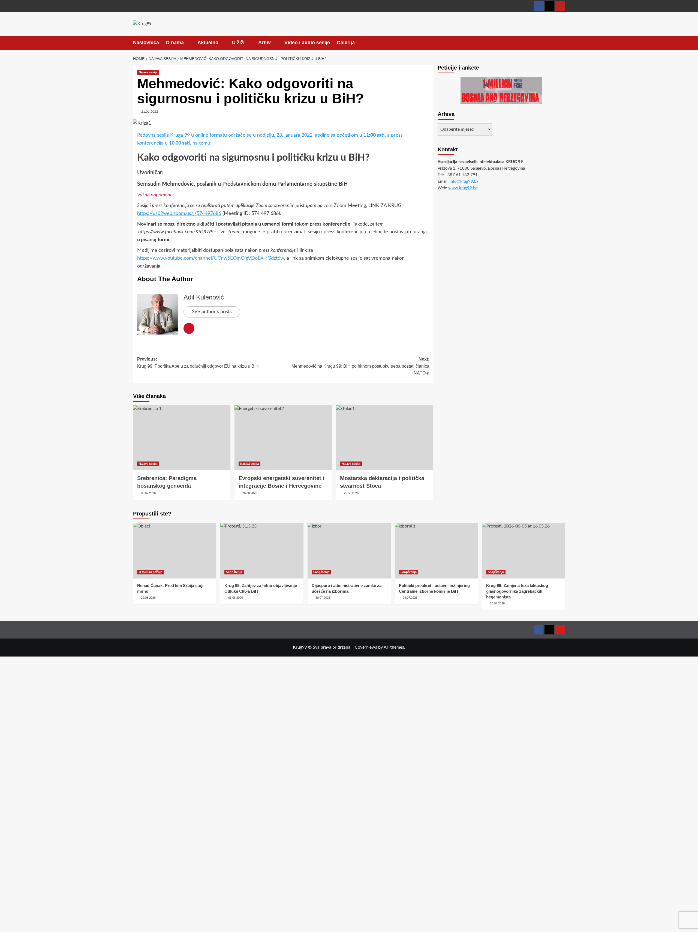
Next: (360, 366)
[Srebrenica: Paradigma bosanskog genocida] (181, 437)
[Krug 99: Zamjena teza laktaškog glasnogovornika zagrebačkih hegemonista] (523, 550)
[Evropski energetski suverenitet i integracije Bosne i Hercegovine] (283, 437)
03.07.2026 (148, 493)
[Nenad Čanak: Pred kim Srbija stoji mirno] (174, 550)
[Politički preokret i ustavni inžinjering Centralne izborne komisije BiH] (436, 550)
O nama (175, 42)
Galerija (346, 42)
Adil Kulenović (203, 297)
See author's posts (212, 311)
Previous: (198, 362)
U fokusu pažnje (150, 572)
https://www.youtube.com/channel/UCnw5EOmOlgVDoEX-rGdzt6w (210, 258)
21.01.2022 (149, 111)
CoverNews (366, 647)
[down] (187, 43)
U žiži (238, 42)
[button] (561, 42)
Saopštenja (234, 572)
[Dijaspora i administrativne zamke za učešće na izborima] (349, 550)
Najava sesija (148, 72)
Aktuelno (207, 42)
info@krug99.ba (464, 181)
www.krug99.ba (462, 188)
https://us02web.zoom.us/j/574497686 (179, 213)
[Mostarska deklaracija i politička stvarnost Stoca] (384, 437)
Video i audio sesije (307, 42)
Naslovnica (146, 42)
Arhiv (264, 42)
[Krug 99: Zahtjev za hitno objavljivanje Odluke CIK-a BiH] (261, 550)
